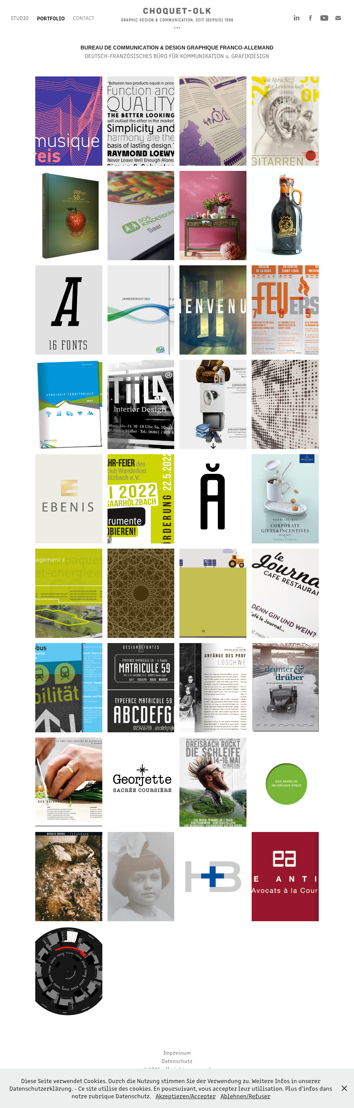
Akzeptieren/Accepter (186, 1096)
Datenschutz (176, 1060)
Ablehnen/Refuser (245, 1096)
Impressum (177, 1052)
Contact (83, 17)
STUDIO (20, 17)
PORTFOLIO (51, 18)
